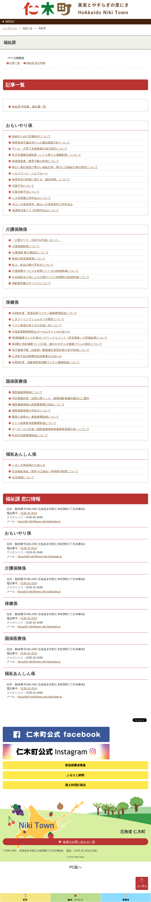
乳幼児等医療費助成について (30, 435)
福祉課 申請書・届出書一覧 (29, 106)
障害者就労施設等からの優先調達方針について (41, 142)
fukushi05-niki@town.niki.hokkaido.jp (40, 556)
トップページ (10, 28)
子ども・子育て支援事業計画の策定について (39, 148)
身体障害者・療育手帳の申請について (35, 161)
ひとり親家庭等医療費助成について (34, 423)
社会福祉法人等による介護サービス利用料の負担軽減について (50, 277)
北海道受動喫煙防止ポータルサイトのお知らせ (41, 331)
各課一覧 (27, 28)
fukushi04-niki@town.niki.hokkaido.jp (40, 696)
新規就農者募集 (75, 765)
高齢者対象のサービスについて (31, 283)
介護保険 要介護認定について (30, 252)
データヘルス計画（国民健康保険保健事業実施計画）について (50, 429)
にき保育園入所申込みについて (31, 198)
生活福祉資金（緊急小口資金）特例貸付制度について (45, 471)
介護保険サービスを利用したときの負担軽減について (45, 270)
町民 (25, 900)
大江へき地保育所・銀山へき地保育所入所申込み (42, 204)
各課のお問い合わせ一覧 (79, 841)
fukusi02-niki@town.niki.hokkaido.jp (39, 521)
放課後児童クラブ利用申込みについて (35, 210)
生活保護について (23, 477)
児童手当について (23, 185)
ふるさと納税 (75, 775)
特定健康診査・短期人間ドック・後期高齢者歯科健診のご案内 (50, 398)
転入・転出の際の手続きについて (32, 264)
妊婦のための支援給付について (31, 136)
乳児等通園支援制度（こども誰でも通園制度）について (46, 154)
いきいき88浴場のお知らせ (28, 465)
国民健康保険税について (27, 392)
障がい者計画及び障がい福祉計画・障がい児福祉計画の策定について (55, 167)
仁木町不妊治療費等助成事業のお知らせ (37, 356)
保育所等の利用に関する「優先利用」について (41, 179)
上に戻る (142, 886)
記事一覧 (15, 63)
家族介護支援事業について (28, 258)
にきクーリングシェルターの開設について (38, 319)
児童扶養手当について (26, 191)
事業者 (125, 900)
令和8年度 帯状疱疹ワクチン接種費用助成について (44, 313)
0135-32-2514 (28, 513)
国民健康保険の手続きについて (31, 410)
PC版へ (75, 867)
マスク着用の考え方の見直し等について (37, 325)
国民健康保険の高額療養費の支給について (38, 404)
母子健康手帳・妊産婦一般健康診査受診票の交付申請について (50, 350)
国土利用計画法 (75, 785)
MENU (10, 21)
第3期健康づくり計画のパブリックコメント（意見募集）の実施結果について (59, 337)
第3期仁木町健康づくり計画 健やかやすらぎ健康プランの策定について (57, 343)
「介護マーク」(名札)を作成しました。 (36, 240)
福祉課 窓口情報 (36, 63)
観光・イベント (75, 900)
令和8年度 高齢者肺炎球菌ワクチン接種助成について (46, 362)
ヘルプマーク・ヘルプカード (30, 173)
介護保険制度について (26, 246)
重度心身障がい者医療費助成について (35, 416)
